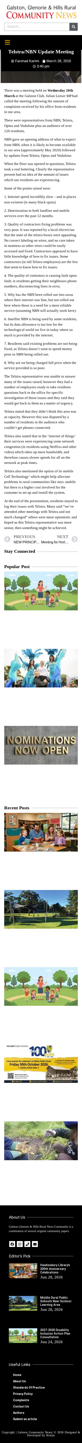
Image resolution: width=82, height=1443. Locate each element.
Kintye (50, 1435)
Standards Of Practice (29, 1387)
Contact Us (21, 1406)
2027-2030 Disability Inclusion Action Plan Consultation (55, 1333)
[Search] (73, 27)
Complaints (21, 1400)
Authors (18, 1412)
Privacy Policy (23, 1394)
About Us (19, 1381)
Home (17, 1375)
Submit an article (25, 1419)
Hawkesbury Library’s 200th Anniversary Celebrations (55, 1268)
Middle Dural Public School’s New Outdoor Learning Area (56, 1301)
